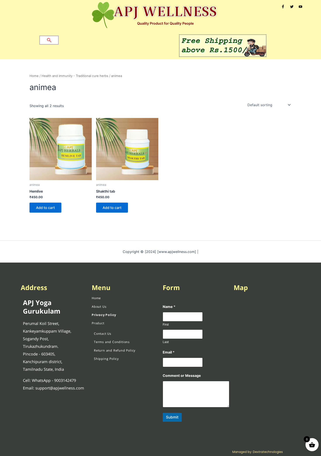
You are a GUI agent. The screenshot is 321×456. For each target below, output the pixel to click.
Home (34, 76)
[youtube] (300, 6)
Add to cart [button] (45, 207)
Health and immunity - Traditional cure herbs (74, 76)
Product (98, 323)
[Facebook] (283, 6)
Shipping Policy (106, 359)
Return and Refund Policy (114, 350)
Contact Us (102, 333)
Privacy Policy (104, 315)
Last (166, 342)
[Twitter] (291, 6)
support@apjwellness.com (59, 388)
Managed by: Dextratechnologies (257, 452)
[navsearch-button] (49, 40)
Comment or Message (182, 376)
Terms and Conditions (112, 342)
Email (168, 352)
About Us (99, 306)
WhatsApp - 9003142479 (54, 380)
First (166, 324)
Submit (172, 417)
